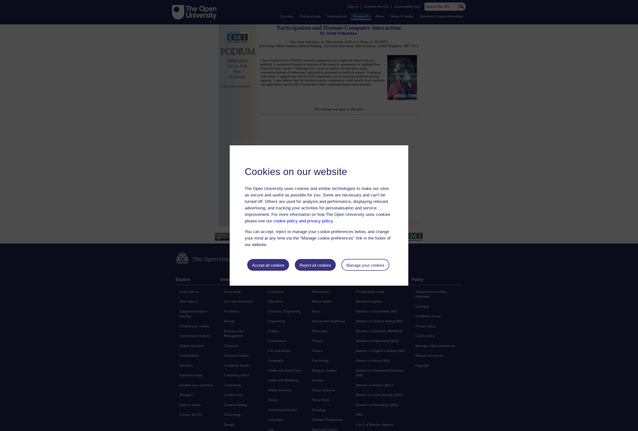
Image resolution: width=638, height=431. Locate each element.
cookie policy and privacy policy (303, 221)
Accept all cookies (268, 265)
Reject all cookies (315, 265)
